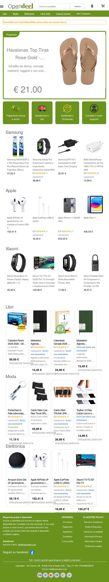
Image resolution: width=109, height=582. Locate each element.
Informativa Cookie (93, 541)
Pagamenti (67, 526)
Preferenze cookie (93, 546)
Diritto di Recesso (93, 526)
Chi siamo (67, 521)
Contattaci (67, 536)
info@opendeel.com (27, 544)
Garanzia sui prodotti (93, 531)
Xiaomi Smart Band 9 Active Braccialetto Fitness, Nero (67, 279)
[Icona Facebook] (32, 552)
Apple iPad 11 (90, 217)
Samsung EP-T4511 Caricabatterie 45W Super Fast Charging (67, 163)
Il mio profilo (67, 541)
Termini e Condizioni (93, 521)
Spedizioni (67, 531)
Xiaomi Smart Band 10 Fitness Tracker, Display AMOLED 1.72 (18, 279)
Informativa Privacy (93, 536)
